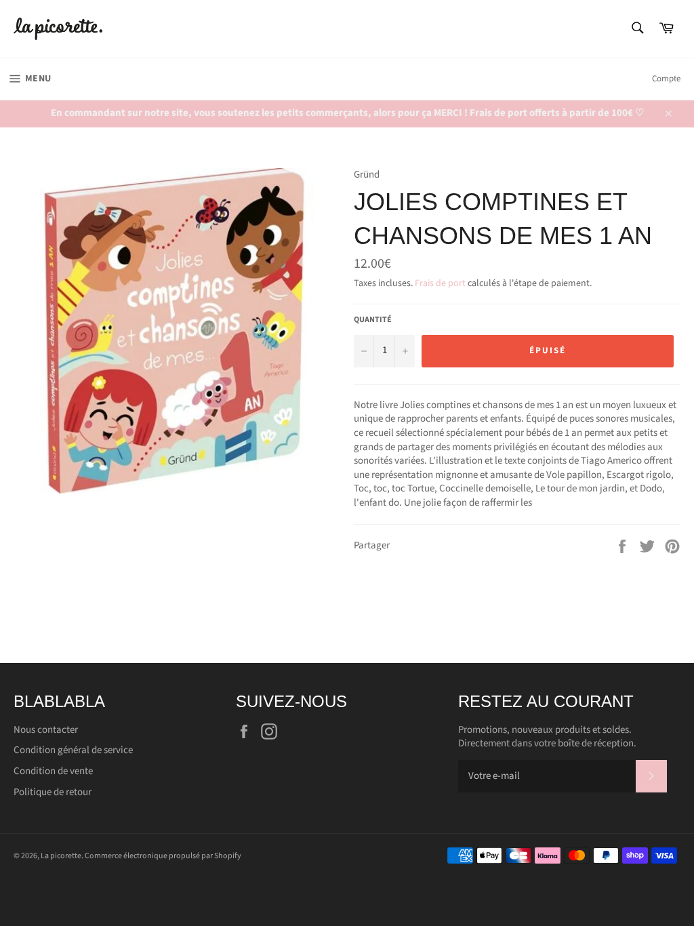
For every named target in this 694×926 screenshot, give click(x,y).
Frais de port (440, 283)
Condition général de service (73, 750)
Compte (666, 79)
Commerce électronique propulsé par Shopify (163, 856)
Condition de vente (53, 771)
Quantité (373, 320)
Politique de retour (52, 792)
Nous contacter (46, 730)
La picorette (61, 856)
